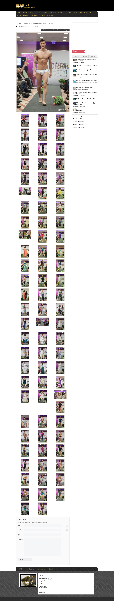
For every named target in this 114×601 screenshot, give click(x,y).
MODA (31, 12)
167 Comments (82, 112)
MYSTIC (75, 12)
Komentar (20, 539)
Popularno (84, 56)
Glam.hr (57, 599)
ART (70, 12)
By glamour (35, 26)
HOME (18, 12)
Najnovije (76, 56)
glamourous (28, 19)
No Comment (81, 62)
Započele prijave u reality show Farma (86, 116)
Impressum (25, 15)
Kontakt (19, 15)
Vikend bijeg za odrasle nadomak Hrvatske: (86, 65)
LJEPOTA (37, 12)
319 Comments (85, 89)
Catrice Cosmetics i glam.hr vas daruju (85, 98)
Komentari (92, 56)
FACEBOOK (42, 15)
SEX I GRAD (52, 12)
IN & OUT (25, 12)
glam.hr (48, 19)
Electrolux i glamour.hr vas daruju (84, 87)
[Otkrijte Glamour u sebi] (25, 8)
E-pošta (20, 530)
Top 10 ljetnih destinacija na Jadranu (85, 70)
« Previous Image (46, 30)
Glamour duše (79, 119)
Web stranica (20, 535)
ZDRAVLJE (44, 12)
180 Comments (85, 100)
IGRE (90, 12)
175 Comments (82, 106)
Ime (19, 525)
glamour (35, 19)
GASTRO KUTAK (62, 12)
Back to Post (56, 30)
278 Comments (82, 95)
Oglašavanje (34, 15)
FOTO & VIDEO (83, 12)
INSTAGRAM (50, 15)
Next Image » (65, 30)
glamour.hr (41, 19)
